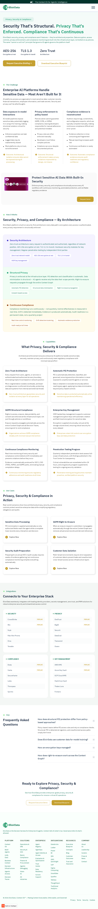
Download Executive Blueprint (54, 63)
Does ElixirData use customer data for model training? (63, 739)
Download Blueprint (61, 803)
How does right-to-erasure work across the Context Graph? (62, 757)
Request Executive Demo (38, 803)
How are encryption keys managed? (54, 747)
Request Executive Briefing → (19, 63)
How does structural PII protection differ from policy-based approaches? (63, 721)
